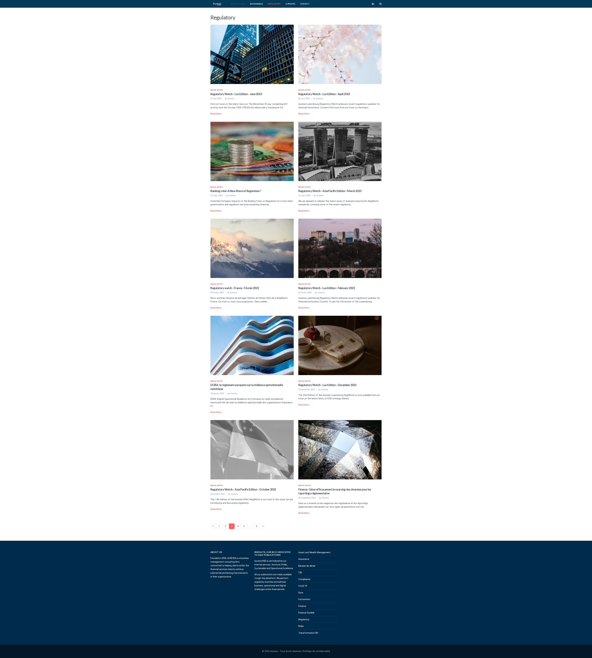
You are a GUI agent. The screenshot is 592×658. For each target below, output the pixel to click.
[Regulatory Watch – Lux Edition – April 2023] (340, 54)
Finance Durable (306, 612)
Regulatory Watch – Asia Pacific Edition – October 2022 (243, 489)
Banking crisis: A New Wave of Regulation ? (235, 191)
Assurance (303, 559)
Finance (302, 606)
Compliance (304, 579)
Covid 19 (302, 585)
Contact (304, 4)
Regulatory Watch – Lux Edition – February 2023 (326, 288)
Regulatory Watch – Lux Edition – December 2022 (327, 385)
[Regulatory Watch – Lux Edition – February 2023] (340, 248)
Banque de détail (306, 565)
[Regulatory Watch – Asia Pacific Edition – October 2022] (252, 449)
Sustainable (256, 4)
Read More (215, 113)
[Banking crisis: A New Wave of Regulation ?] (252, 151)
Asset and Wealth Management (314, 552)
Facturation (304, 599)
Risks (301, 626)
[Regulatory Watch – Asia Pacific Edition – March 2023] (340, 151)
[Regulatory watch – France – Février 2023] (252, 248)
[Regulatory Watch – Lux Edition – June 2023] (252, 54)
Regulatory (274, 4)
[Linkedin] (373, 3)
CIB (300, 572)
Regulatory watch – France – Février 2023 (234, 288)
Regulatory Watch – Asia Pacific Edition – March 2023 (329, 191)
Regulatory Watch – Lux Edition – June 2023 (236, 94)
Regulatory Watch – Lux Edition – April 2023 (324, 94)
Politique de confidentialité (316, 651)
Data (300, 592)
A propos (290, 4)
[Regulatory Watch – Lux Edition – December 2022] (340, 345)
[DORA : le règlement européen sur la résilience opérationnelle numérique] (252, 345)
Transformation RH (308, 632)
